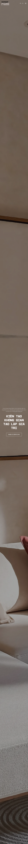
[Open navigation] (25, 3)
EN (22, 3)
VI (20, 3)
